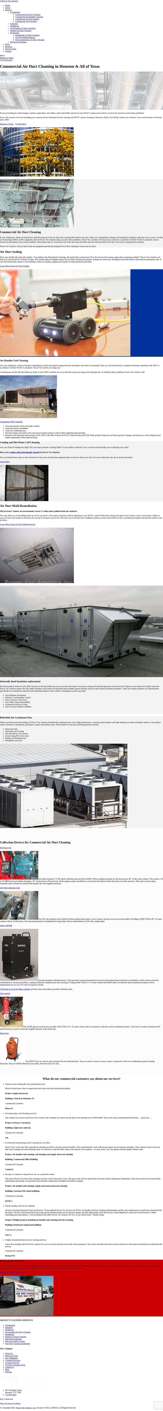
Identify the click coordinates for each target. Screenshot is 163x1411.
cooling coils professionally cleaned (24, 452)
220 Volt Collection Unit (10, 888)
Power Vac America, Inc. (26, 1408)
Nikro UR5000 (6, 926)
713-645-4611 (10, 1395)
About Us (9, 1353)
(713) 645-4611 (6, 60)
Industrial (9, 1327)
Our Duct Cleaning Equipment (17, 1344)
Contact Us (9, 1367)
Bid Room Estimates (13, 1339)
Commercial (10, 1325)
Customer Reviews (12, 1360)
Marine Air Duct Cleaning (15, 1337)
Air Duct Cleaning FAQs (15, 1365)
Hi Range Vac (5, 848)
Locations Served (12, 1363)
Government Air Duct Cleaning (17, 1332)
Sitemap (8, 1372)
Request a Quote (6, 58)
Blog (7, 1369)
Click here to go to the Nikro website (15, 989)
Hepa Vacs (4, 1033)
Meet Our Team (11, 1356)
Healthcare (9, 1330)
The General (5, 993)
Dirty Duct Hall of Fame (15, 1341)
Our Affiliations (11, 1358)
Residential (9, 1334)
